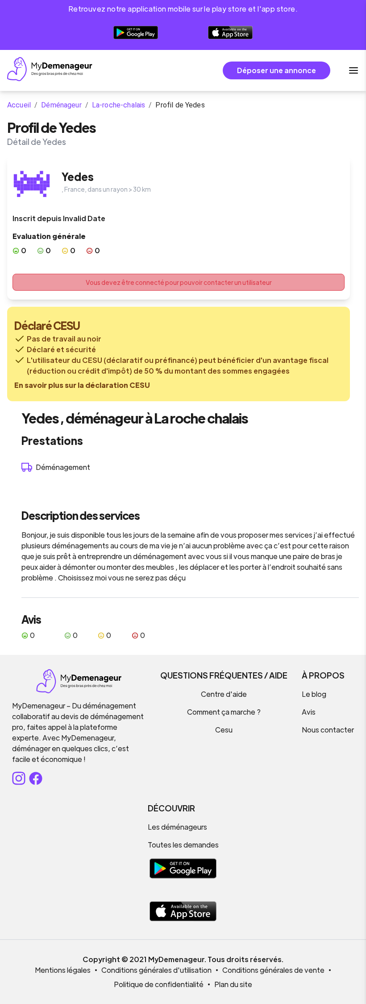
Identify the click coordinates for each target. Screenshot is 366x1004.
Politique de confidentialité (159, 984)
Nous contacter (328, 729)
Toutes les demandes (183, 844)
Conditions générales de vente (273, 970)
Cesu (224, 729)
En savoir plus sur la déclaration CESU (82, 385)
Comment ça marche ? (224, 711)
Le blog (314, 694)
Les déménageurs (177, 826)
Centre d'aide (224, 694)
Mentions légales (63, 970)
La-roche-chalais (118, 105)
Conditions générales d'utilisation (156, 970)
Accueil (19, 105)
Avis (309, 711)
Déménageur (61, 105)
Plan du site (233, 984)
